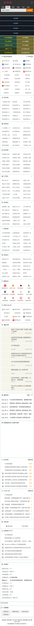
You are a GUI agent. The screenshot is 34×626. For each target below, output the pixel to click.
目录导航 (6, 97)
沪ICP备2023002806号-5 (21, 623)
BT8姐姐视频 (13, 577)
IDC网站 (6, 176)
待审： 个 (30, 395)
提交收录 (9, 620)
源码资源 (9, 526)
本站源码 (4, 620)
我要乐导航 (15, 611)
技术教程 (25, 526)
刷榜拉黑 (30, 459)
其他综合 (6, 255)
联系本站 (20, 620)
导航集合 (5, 611)
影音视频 (6, 150)
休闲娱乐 (6, 202)
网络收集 (6, 228)
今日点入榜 (7, 490)
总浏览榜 (6, 459)
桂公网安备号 (11, 623)
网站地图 (25, 620)
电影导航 (5, 614)
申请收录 (30, 56)
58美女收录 (25, 611)
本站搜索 (29, 10)
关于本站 (14, 620)
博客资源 (6, 123)
